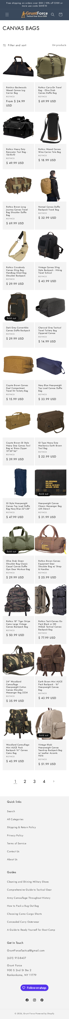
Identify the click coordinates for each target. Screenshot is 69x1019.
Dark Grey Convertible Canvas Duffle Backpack (18, 329)
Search (11, 811)
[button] (7, 14)
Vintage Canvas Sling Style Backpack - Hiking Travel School (50, 270)
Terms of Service (16, 843)
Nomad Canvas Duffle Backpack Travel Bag (49, 208)
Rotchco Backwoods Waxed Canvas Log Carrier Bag (16, 90)
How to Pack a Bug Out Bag (23, 906)
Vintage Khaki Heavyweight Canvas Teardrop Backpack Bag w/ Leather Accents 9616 (50, 750)
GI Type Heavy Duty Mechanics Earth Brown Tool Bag (50, 446)
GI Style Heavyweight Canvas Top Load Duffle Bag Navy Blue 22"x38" (18, 506)
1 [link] (15, 781)
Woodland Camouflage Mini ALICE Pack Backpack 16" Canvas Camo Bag (17, 748)
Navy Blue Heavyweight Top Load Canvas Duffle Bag (50, 388)
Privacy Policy (15, 835)
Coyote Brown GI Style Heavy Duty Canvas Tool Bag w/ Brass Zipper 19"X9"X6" (18, 447)
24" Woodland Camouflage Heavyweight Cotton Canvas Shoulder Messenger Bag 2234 (17, 687)
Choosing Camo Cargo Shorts (24, 914)
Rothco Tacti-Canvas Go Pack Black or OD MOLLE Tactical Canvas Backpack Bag (50, 625)
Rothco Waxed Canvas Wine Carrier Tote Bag (49, 150)
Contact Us (13, 851)
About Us (12, 859)
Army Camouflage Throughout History (28, 898)
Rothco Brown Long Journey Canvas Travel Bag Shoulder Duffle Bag (17, 211)
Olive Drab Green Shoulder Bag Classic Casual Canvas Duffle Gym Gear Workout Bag (18, 565)
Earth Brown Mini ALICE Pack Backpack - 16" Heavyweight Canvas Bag (50, 685)
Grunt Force (29, 1013)
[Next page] (54, 781)
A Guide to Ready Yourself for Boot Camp (31, 930)
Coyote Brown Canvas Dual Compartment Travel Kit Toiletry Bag (17, 388)
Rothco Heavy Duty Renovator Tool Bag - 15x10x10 (16, 152)
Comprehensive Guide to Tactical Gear (29, 889)
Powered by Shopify (45, 1013)
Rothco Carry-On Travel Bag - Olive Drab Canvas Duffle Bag (50, 90)
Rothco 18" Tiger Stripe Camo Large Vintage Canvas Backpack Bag (18, 624)
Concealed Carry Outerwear (23, 922)
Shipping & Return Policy (21, 827)
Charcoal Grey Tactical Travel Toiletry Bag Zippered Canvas (49, 330)
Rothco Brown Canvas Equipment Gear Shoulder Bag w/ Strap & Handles (50, 565)
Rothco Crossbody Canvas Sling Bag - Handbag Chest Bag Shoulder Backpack (16, 271)
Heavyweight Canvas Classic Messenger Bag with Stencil (50, 506)
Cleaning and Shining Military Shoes (28, 881)
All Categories (15, 819)
